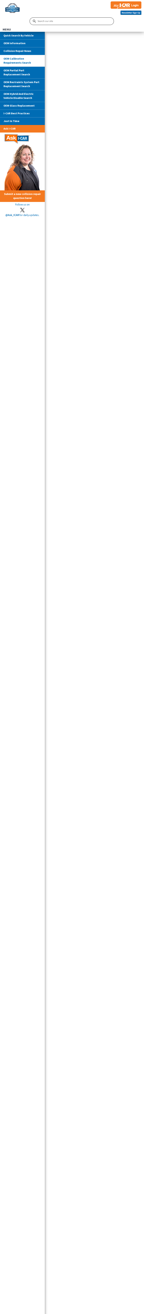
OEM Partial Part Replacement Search (17, 72)
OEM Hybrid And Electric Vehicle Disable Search (19, 96)
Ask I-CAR (10, 129)
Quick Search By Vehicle (19, 36)
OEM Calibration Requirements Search (17, 61)
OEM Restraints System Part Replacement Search (21, 84)
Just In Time (11, 121)
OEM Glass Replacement (19, 106)
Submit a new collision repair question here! (22, 196)
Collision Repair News (17, 51)
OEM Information (14, 43)
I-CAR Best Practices (17, 113)
